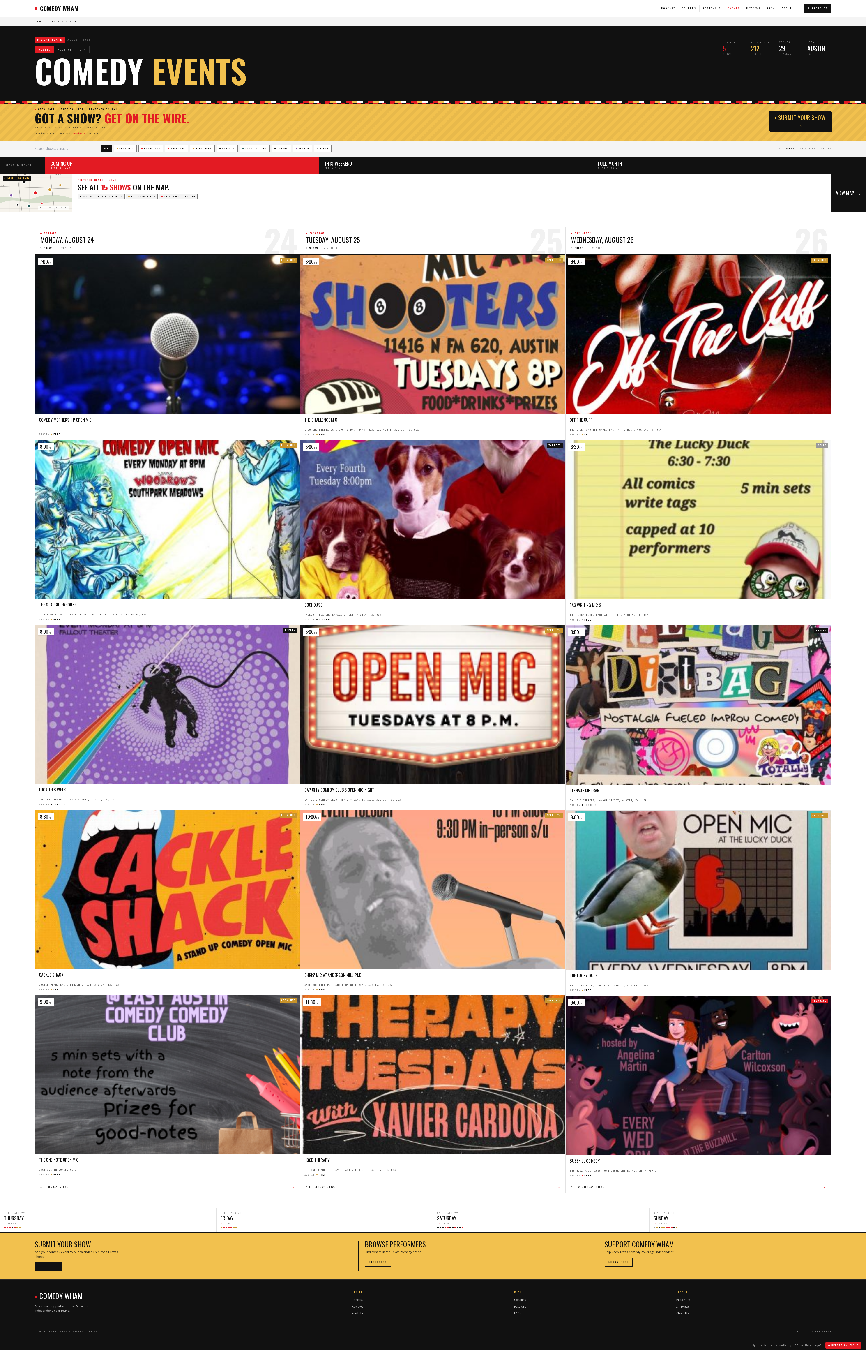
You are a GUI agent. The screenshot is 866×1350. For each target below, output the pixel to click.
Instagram (683, 1300)
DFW (83, 49)
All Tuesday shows (433, 1187)
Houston (65, 49)
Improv (282, 148)
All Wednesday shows (698, 1187)
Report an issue (844, 1345)
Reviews (753, 8)
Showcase (178, 148)
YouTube (358, 1313)
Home (38, 21)
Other (324, 148)
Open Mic (126, 148)
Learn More (618, 1262)
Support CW (818, 8)
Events (734, 8)
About (787, 8)
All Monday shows (167, 1187)
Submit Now (48, 1266)
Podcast (668, 8)
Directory (378, 1262)
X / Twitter (683, 1306)
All (106, 148)
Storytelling (256, 148)
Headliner (152, 148)
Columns (689, 8)
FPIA (771, 8)
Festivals (712, 8)
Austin (45, 49)
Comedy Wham (59, 8)
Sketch (303, 148)
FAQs (517, 1313)
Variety (228, 148)
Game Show (204, 148)
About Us (682, 1313)
